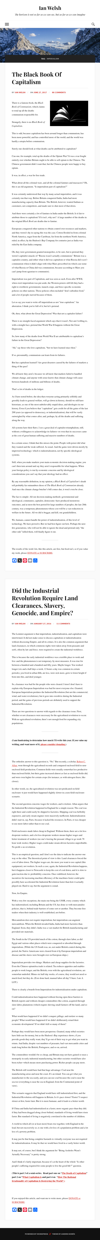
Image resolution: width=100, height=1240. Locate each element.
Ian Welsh (50, 8)
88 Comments (59, 92)
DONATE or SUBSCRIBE (39, 552)
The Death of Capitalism (74, 1173)
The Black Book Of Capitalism (36, 77)
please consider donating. (53, 744)
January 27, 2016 (42, 624)
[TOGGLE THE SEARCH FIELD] (93, 24)
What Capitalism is (32, 1177)
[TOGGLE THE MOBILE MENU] (7, 24)
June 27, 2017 (40, 92)
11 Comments (63, 624)
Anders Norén (68, 1234)
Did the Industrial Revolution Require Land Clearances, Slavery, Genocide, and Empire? (45, 602)
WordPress (42, 1234)
